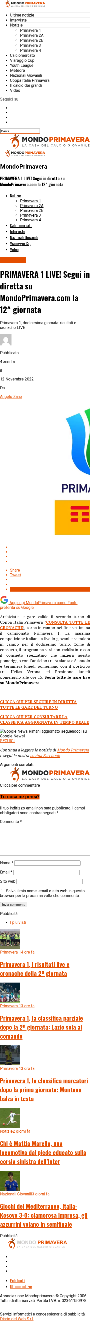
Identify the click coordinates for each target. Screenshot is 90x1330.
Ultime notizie (22, 15)
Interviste (18, 20)
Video (15, 90)
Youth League (22, 65)
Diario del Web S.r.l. (17, 1318)
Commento (11, 821)
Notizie (16, 25)
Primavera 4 (30, 50)
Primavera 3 (30, 45)
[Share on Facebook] (50, 547)
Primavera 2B (32, 40)
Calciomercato (22, 55)
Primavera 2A (32, 35)
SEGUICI (7, 740)
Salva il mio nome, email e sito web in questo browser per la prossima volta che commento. (42, 893)
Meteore (17, 70)
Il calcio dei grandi (26, 85)
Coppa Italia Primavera (30, 80)
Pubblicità (17, 1280)
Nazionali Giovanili (26, 75)
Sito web (8, 881)
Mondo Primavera (73, 750)
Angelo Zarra (11, 396)
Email (6, 872)
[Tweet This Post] (50, 552)
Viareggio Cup (22, 60)
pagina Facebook (45, 755)
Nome (6, 862)
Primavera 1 (30, 30)
